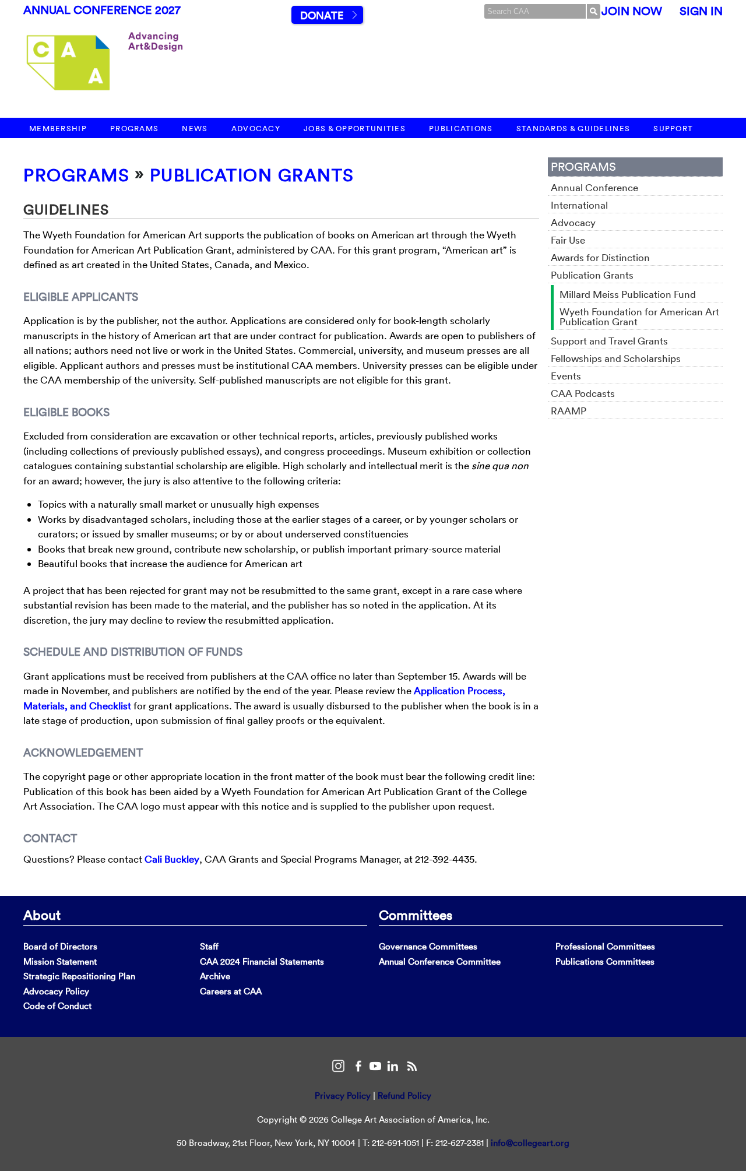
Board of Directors (60, 946)
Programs (134, 128)
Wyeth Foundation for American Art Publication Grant (639, 316)
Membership (58, 128)
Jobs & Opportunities (355, 128)
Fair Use (568, 240)
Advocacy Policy (56, 991)
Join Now (631, 11)
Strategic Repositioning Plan (79, 976)
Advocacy (255, 128)
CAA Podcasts (583, 393)
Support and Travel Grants (609, 341)
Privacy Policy (343, 1095)
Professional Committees (605, 946)
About (42, 914)
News (194, 128)
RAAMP (568, 411)
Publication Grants (252, 175)
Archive (215, 976)
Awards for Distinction (600, 257)
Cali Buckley (172, 859)
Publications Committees (604, 961)
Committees (415, 914)
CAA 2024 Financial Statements (262, 961)
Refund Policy (404, 1095)
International (579, 205)
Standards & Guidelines (573, 128)
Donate (321, 15)
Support (673, 128)
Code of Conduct (57, 1005)
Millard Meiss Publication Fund (628, 294)
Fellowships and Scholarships (616, 358)
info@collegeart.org (530, 1142)
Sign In (701, 11)
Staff (209, 946)
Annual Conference (594, 187)
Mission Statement (60, 961)
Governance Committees (428, 946)
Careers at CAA (231, 991)
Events (566, 376)
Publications (461, 128)
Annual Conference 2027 (102, 10)
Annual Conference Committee (440, 961)
